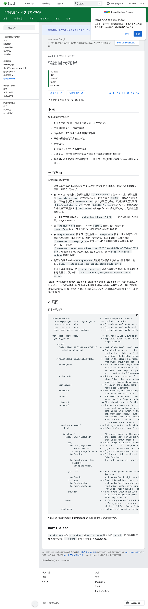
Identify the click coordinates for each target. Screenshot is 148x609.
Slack (97, 586)
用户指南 (46, 3)
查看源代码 (76, 93)
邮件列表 (85, 30)
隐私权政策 (54, 603)
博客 (44, 577)
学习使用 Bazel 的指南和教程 (22, 12)
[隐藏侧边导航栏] (35, 604)
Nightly (112, 93)
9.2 (118, 93)
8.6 (137, 93)
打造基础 (52, 30)
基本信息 (18, 18)
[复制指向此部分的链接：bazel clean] (71, 528)
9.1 (123, 93)
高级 (31, 18)
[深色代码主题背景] (137, 315)
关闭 (127, 34)
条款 (44, 603)
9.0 (128, 93)
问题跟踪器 (100, 582)
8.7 (132, 93)
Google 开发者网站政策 (73, 555)
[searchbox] (19, 27)
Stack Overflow (102, 591)
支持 (97, 577)
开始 (138, 34)
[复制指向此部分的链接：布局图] (61, 302)
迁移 (68, 18)
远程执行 (44, 18)
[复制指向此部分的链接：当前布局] (65, 173)
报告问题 (56, 93)
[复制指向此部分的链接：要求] (58, 110)
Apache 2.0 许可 (132, 552)
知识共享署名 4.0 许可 (87, 552)
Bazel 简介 (30, 3)
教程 (58, 18)
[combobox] (88, 3)
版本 (5, 18)
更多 (59, 3)
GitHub (132, 3)
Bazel (50, 56)
